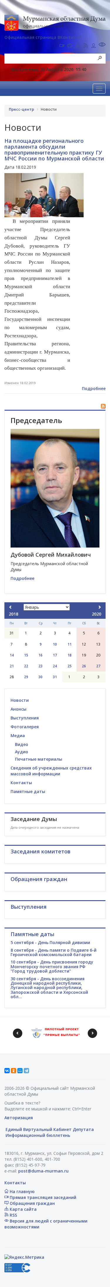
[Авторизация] (93, 46)
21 (12, 666)
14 (12, 655)
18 (69, 655)
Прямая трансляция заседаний (42, 1197)
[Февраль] (99, 607)
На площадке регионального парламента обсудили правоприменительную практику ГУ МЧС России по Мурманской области (54, 149)
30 (40, 676)
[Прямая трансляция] (62, 46)
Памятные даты (28, 791)
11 (69, 644)
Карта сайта (23, 1209)
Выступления (25, 718)
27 (98, 666)
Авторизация (18, 1117)
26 (84, 666)
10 (55, 644)
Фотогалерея (25, 726)
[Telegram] (26, 1070)
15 (26, 655)
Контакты (21, 782)
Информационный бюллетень (37, 1135)
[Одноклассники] (13, 1070)
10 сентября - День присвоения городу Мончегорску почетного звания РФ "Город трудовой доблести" (52, 966)
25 (69, 666)
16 (40, 655)
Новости (20, 700)
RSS (13, 1215)
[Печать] (69, 46)
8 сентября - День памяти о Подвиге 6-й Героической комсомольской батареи (54, 952)
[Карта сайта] (77, 46)
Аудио (21, 751)
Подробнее (94, 388)
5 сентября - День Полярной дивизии (50, 942)
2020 (96, 614)
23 (40, 666)
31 (55, 676)
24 (55, 666)
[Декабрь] (10, 607)
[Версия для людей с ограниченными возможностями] (102, 45)
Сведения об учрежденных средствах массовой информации (51, 771)
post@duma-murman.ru (43, 1171)
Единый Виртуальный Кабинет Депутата (49, 1129)
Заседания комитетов (40, 851)
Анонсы (18, 709)
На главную (22, 1191)
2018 (13, 614)
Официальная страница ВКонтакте (42, 37)
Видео (21, 744)
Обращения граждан (32, 1203)
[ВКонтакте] (7, 1070)
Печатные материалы (38, 759)
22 (26, 666)
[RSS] (85, 46)
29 (26, 676)
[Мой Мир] (20, 1070)
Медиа (18, 735)
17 (55, 655)
